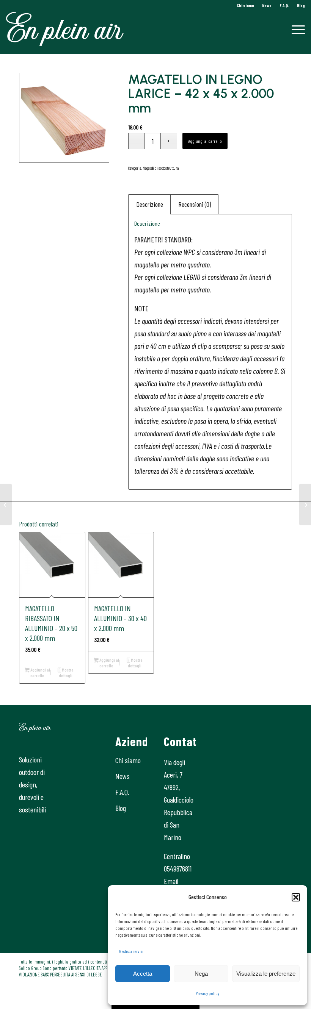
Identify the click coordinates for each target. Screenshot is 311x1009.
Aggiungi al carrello (205, 141)
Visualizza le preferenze (265, 973)
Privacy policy (207, 993)
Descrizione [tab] (149, 204)
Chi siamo (245, 5)
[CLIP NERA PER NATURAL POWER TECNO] (305, 504)
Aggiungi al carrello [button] (40, 672)
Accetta (142, 973)
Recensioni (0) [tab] (194, 204)
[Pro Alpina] (6, 504)
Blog (301, 5)
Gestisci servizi (131, 951)
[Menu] (294, 29)
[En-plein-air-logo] (65, 29)
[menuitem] (245, 6)
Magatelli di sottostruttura (161, 168)
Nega (201, 973)
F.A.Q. (284, 5)
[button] (296, 897)
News (267, 5)
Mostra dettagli (66, 672)
